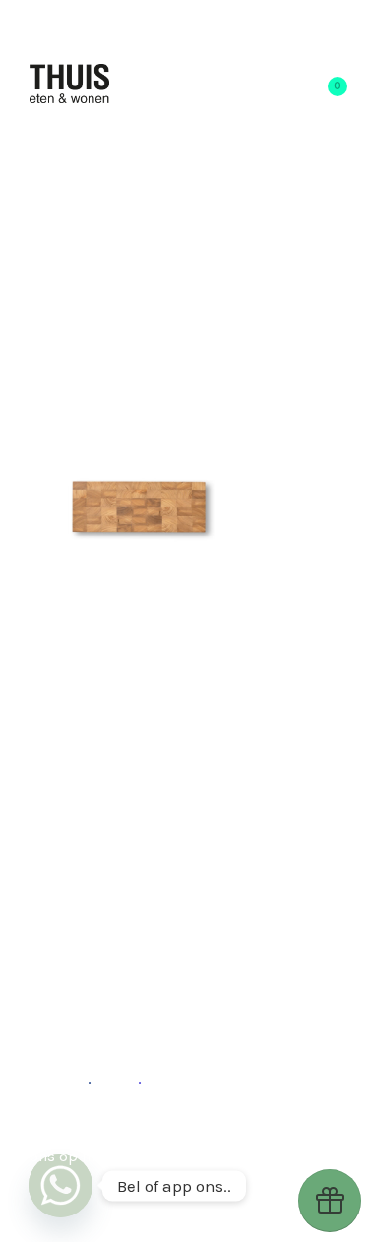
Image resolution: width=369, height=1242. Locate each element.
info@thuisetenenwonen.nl (177, 1156)
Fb (80, 1078)
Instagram (154, 1131)
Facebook (248, 1131)
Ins (127, 1078)
